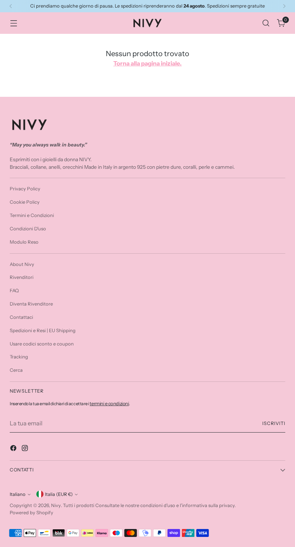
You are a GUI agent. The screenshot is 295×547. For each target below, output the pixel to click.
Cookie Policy (25, 202)
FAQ (14, 290)
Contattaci (21, 317)
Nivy (56, 505)
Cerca (16, 370)
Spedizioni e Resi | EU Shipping (43, 330)
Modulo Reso (24, 242)
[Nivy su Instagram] (25, 449)
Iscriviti (273, 423)
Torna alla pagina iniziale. (147, 63)
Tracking (19, 357)
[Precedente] (11, 6)
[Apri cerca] (266, 23)
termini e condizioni (109, 403)
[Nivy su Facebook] (14, 449)
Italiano (18, 494)
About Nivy (22, 264)
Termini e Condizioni (32, 215)
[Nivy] (147, 23)
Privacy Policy (25, 188)
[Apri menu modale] (13, 23)
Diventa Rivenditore (31, 304)
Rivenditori (21, 277)
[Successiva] (284, 6)
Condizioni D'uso (28, 228)
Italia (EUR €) (59, 494)
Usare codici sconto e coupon (42, 344)
